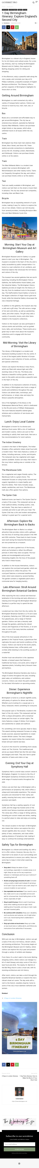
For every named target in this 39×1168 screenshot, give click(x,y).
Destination (10, 7)
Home (3, 7)
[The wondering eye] (19, 1122)
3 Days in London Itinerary (12, 998)
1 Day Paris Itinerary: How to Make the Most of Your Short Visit (28, 1078)
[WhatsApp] (17, 27)
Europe (25, 9)
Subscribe (19, 1149)
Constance (6, 23)
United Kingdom (13, 9)
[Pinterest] (12, 27)
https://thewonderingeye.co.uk (19, 1101)
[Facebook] (4, 27)
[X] (8, 27)
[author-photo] (19, 1096)
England (20, 9)
